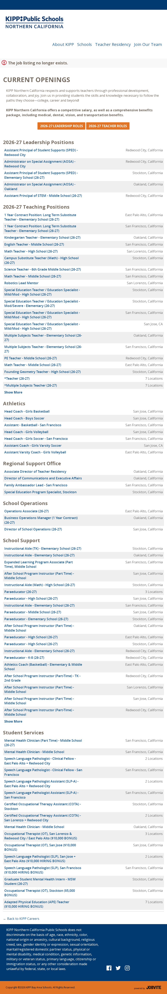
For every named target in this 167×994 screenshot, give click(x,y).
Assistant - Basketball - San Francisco (32, 425)
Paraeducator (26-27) (20, 592)
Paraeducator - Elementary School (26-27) (36, 619)
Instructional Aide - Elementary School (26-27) (39, 555)
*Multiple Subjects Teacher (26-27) (30, 385)
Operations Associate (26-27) (26, 511)
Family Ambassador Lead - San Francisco (35, 485)
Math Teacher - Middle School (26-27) (32, 276)
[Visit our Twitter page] (118, 967)
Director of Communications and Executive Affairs (43, 478)
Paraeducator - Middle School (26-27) (32, 612)
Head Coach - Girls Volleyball (26, 432)
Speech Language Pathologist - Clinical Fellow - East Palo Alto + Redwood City (40, 760)
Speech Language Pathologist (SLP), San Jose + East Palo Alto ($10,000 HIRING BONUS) (40, 858)
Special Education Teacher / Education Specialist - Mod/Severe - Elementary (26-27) (42, 303)
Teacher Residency (113, 44)
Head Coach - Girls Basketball (26, 411)
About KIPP (63, 44)
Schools (84, 44)
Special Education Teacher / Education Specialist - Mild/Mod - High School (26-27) (42, 292)
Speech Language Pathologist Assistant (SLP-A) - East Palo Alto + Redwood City (41, 783)
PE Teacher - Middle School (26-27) (30, 358)
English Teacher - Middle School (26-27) (34, 244)
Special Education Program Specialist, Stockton (40, 492)
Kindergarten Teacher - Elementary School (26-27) (42, 237)
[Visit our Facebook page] (109, 967)
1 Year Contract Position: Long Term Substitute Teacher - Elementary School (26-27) (40, 217)
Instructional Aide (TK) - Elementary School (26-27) (42, 548)
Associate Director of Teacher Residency (35, 471)
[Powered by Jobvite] (147, 987)
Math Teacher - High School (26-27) (31, 251)
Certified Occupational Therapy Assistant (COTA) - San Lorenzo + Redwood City (42, 817)
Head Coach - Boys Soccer (24, 418)
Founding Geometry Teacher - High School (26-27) (42, 372)
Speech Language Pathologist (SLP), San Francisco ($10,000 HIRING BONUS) (42, 870)
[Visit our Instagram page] (127, 967)
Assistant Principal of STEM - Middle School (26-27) (43, 195)
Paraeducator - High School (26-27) (31, 598)
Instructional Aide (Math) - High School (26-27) (39, 585)
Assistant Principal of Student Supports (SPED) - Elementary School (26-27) (41, 175)
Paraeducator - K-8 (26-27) (24, 657)
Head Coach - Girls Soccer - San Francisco (36, 438)
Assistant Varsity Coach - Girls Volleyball (35, 452)
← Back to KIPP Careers (21, 918)
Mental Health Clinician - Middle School (34, 752)
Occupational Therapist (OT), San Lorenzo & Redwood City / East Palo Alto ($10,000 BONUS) (40, 835)
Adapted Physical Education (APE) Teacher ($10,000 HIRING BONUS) (36, 904)
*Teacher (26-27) (17, 378)
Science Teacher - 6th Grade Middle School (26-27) (42, 269)
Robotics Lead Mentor (21, 283)
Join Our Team (148, 44)
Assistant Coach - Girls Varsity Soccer (33, 445)
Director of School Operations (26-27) (33, 529)
